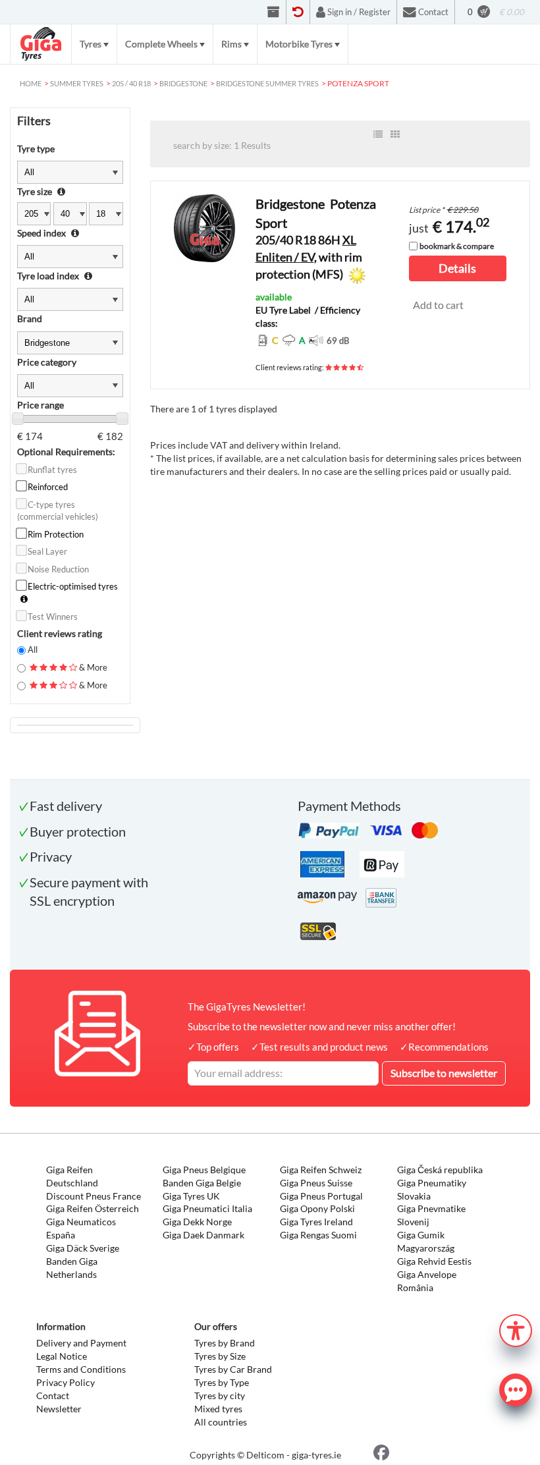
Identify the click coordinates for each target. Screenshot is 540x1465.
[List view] (378, 134)
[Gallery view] (395, 134)
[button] (515, 1329)
